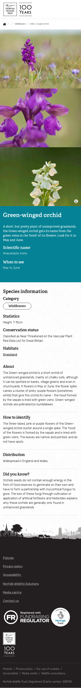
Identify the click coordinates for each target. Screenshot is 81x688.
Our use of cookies (47, 669)
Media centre (12, 592)
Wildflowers (20, 24)
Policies (8, 558)
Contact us (11, 601)
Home (4, 24)
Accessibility (12, 575)
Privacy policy (13, 566)
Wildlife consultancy (53, 673)
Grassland (10, 354)
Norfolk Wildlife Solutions (21, 584)
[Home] (17, 9)
